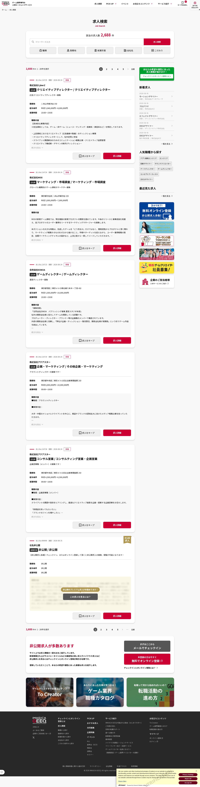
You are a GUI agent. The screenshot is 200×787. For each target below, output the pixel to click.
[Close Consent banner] (196, 771)
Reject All (188, 779)
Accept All (188, 783)
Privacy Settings (188, 775)
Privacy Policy (122, 781)
